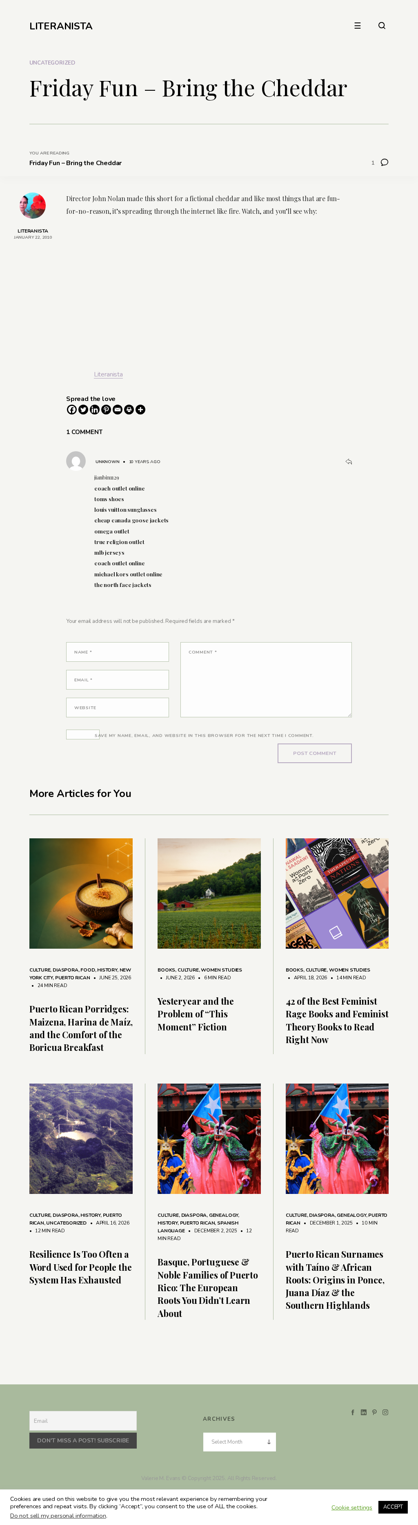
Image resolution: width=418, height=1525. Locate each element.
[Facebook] (72, 409)
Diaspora (65, 970)
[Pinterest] (106, 409)
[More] (140, 409)
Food (87, 970)
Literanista (108, 374)
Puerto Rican (72, 977)
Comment (203, 652)
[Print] (129, 409)
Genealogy (223, 1215)
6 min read (213, 977)
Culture (40, 970)
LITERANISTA (61, 26)
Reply (348, 462)
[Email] (117, 409)
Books (166, 970)
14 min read (347, 977)
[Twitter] (83, 409)
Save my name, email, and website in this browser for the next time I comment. (204, 735)
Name (83, 652)
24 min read (48, 985)
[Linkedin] (95, 409)
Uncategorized (52, 63)
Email (83, 680)
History (107, 970)
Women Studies (221, 970)
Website (85, 708)
